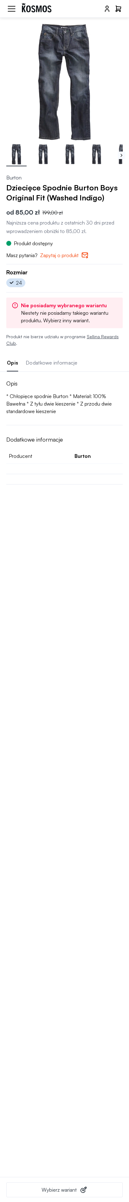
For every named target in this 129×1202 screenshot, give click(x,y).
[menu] (11, 8)
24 (19, 283)
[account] (107, 8)
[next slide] (121, 155)
